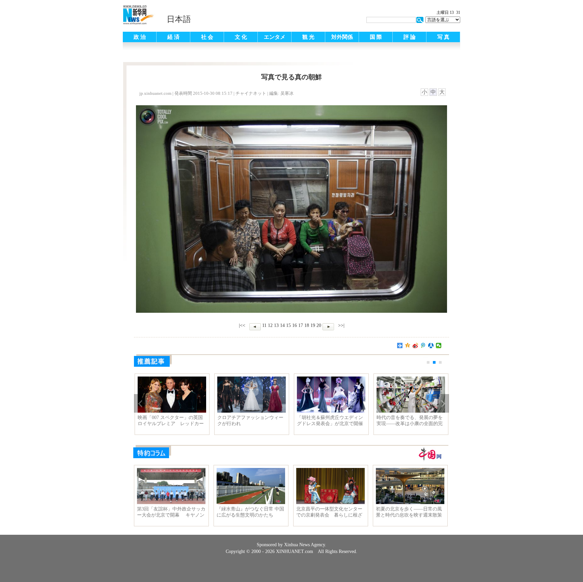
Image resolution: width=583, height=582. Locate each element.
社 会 (207, 37)
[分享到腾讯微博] (423, 345)
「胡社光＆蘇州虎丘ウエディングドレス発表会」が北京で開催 (330, 420)
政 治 (140, 37)
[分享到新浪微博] (415, 345)
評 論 (410, 37)
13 (276, 325)
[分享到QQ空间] (408, 345)
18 (306, 325)
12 (270, 325)
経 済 (173, 37)
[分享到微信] (439, 345)
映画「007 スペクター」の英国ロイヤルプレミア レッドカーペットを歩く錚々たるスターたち (171, 420)
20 (318, 325)
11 (264, 325)
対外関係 (342, 37)
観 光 (308, 37)
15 (288, 325)
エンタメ (274, 37)
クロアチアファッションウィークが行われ (250, 420)
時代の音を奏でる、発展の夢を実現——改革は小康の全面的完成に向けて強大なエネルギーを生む (410, 420)
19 (312, 325)
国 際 (376, 37)
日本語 (179, 19)
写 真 (443, 37)
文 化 (241, 37)
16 (294, 325)
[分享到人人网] (431, 345)
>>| (340, 325)
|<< (242, 325)
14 (282, 325)
